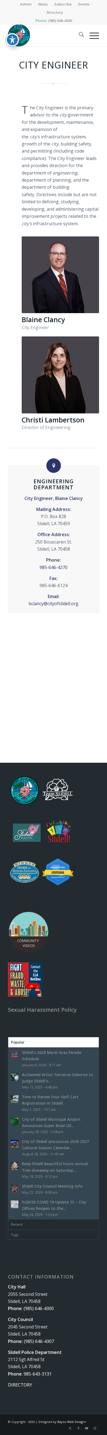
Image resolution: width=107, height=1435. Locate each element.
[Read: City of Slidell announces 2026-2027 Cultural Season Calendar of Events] (14, 1144)
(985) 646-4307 (39, 1341)
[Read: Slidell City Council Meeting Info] (14, 1188)
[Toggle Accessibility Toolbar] (12, 39)
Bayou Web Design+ (71, 1422)
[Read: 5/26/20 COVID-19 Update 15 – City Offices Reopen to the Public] (14, 1204)
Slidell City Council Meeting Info (52, 1186)
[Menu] (91, 35)
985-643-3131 (38, 1374)
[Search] (78, 35)
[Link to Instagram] (95, 1428)
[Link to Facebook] (78, 1428)
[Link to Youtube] (87, 1428)
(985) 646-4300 (60, 20)
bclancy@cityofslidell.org (53, 604)
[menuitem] (26, 4)
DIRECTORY (20, 1385)
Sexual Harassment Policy (42, 1009)
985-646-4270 (53, 567)
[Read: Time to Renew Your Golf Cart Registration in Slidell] (14, 1099)
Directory (55, 12)
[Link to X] (70, 1428)
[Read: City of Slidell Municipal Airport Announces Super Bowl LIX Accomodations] (14, 1122)
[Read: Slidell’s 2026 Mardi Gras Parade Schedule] (14, 1055)
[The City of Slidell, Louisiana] (44, 35)
